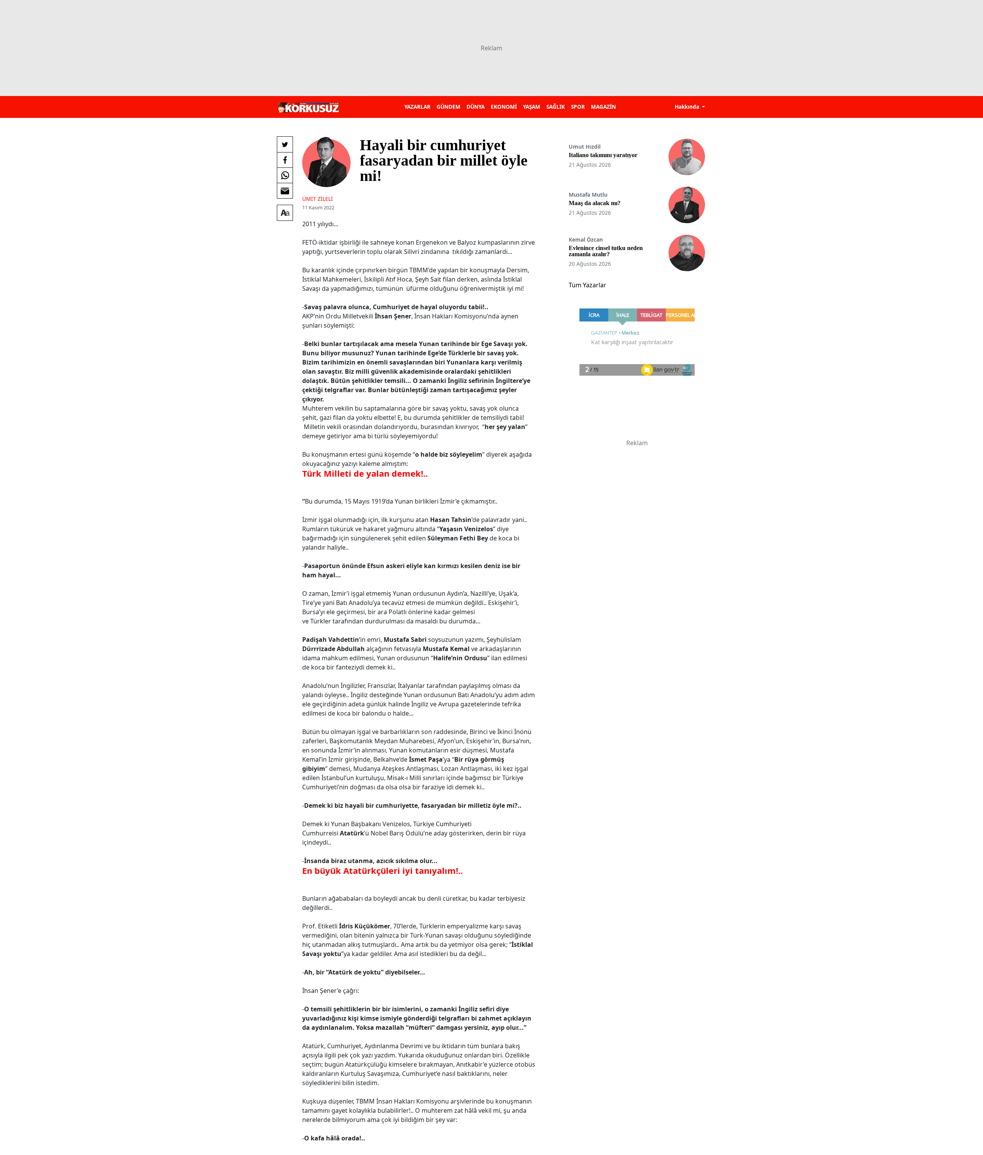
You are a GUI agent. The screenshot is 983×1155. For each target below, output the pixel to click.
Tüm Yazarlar (587, 285)
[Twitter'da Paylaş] (285, 144)
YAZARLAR (417, 106)
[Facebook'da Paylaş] (285, 159)
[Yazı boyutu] (285, 212)
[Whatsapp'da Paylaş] (285, 175)
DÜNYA (476, 106)
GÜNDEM (448, 106)
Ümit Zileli (317, 198)
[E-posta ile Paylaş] (285, 190)
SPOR (578, 106)
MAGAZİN (603, 106)
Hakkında (688, 106)
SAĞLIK (555, 106)
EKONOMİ (504, 106)
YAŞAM (531, 106)
